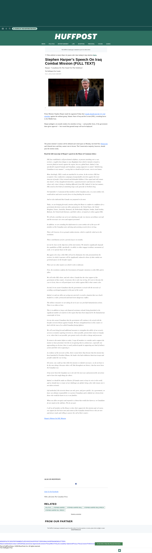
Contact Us (15, 543)
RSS (20, 543)
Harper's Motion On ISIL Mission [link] (55, 418)
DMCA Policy (54, 543)
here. (95, 55)
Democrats (104, 144)
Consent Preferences (88, 543)
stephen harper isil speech (54, 510)
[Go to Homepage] (119, 550)
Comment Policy (45, 543)
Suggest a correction (76, 514)
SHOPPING (81, 44)
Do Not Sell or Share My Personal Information (108, 543)
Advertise (9, 543)
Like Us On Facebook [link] (51, 492)
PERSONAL (91, 44)
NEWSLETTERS (60, 541)
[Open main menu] (3, 29)
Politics (48, 507)
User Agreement (34, 543)
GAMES (108, 44)
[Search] (10, 28)
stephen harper (59, 507)
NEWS (43, 44)
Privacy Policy (77, 543)
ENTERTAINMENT (63, 44)
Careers (26, 543)
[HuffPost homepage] (22, 540)
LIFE (73, 44)
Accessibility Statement (65, 543)
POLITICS (51, 44)
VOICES (100, 44)
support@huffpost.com (76, 529)
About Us (3, 543)
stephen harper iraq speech (94, 507)
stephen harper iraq (74, 507)
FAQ (99, 528)
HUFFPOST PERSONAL (39, 541)
